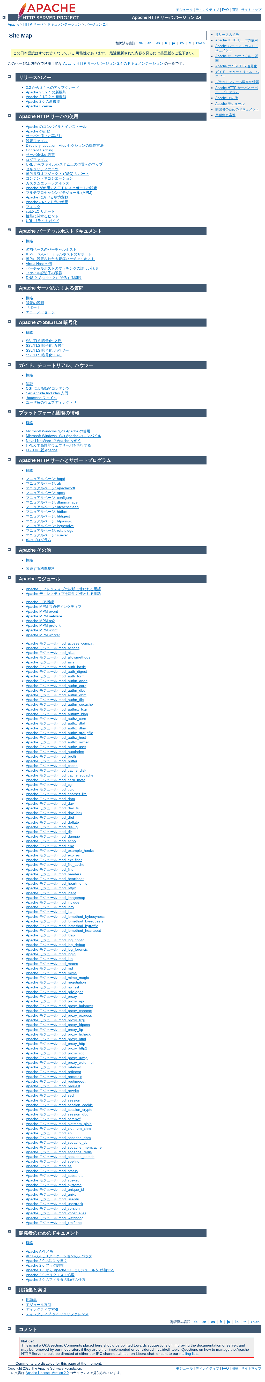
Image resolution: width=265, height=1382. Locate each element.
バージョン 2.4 (96, 24)
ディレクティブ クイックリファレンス (57, 1314)
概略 (29, 241)
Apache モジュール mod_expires (53, 855)
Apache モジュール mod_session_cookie (59, 1105)
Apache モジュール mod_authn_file (55, 700)
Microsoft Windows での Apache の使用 (58, 431)
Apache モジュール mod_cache (52, 766)
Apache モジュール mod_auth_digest (56, 671)
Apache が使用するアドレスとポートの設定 (61, 188)
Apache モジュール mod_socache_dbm (58, 1138)
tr (190, 43)
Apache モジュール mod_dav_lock (54, 813)
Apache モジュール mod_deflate (52, 822)
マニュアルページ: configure (49, 498)
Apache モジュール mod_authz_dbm (56, 728)
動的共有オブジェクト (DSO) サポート (57, 174)
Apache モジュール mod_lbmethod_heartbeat (63, 930)
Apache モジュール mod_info (50, 907)
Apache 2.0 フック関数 (45, 1265)
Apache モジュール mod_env (50, 846)
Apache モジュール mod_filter (50, 869)
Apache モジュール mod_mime (51, 973)
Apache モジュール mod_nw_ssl (52, 987)
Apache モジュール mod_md (49, 968)
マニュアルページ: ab (43, 483)
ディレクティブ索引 (42, 1309)
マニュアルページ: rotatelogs (49, 530)
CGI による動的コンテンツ (48, 388)
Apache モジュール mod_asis (50, 662)
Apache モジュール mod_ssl (49, 1166)
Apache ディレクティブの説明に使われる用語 (63, 589)
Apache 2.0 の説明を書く (46, 1261)
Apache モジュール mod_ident (51, 893)
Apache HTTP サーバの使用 (236, 40)
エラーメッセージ (40, 312)
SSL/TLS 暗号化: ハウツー (47, 350)
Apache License (39, 106)
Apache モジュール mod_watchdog (55, 1218)
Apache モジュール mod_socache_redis (59, 1152)
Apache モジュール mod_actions (52, 648)
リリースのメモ (227, 34)
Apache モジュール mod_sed (50, 1095)
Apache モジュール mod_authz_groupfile (59, 733)
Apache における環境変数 (47, 197)
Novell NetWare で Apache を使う (53, 441)
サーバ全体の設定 (40, 155)
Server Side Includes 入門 (47, 393)
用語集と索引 (225, 115)
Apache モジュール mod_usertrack (54, 1204)
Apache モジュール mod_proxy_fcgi (55, 1020)
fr (166, 43)
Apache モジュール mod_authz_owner (57, 742)
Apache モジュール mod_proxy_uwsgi (57, 1058)
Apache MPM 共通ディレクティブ (54, 606)
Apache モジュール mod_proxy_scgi (55, 1053)
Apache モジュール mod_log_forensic (57, 949)
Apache (13, 24)
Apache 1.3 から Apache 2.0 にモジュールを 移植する (70, 1270)
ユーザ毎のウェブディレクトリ (51, 402)
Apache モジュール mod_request (53, 1086)
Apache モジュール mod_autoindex (55, 752)
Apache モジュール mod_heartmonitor (57, 883)
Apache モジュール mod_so (49, 1133)
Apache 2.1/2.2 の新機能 (46, 97)
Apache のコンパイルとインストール (56, 126)
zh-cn (200, 43)
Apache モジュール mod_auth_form (55, 676)
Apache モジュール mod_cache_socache (59, 775)
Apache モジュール (230, 104)
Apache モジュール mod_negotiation (56, 982)
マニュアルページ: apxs (45, 493)
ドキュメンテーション (64, 24)
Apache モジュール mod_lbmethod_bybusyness (65, 916)
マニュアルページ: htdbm (46, 511)
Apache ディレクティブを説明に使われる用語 (63, 594)
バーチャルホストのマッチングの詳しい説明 (62, 268)
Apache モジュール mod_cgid (50, 789)
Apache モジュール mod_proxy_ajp (55, 1001)
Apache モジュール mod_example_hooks (60, 850)
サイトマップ (251, 10)
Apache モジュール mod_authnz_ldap (57, 714)
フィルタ (33, 207)
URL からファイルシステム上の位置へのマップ (64, 164)
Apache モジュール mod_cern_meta (55, 780)
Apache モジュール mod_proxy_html (56, 1039)
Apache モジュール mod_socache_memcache (64, 1147)
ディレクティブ (207, 10)
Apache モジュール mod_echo (51, 841)
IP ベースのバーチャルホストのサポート (59, 254)
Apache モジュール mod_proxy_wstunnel (59, 1062)
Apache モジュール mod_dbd (50, 817)
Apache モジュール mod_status (52, 1171)
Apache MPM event (42, 611)
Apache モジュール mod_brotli (51, 756)
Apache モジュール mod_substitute (55, 1175)
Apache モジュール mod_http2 (51, 888)
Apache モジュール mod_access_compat (59, 643)
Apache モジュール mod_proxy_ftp (54, 1030)
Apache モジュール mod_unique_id (55, 1189)
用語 (235, 10)
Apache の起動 (38, 131)
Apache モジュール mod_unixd (51, 1194)
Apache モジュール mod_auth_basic (56, 667)
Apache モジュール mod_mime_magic (57, 977)
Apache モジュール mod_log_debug (55, 945)
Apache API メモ (39, 1251)
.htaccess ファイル (41, 398)
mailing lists (188, 1353)
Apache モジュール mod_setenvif (53, 1119)
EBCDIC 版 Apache (41, 450)
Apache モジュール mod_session (53, 1100)
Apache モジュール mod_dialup (52, 827)
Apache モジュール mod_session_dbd (57, 1114)
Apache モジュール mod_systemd (54, 1185)
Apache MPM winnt (41, 630)
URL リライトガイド (42, 221)
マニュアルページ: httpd (45, 479)
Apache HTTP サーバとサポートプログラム (236, 90)
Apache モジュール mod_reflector (53, 1072)
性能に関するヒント (42, 216)
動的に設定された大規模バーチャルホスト (60, 259)
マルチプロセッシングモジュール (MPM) (59, 192)
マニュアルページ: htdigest (48, 516)
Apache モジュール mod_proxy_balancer (59, 1006)
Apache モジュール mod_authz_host (56, 737)
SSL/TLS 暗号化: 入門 (44, 341)
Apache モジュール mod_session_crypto (59, 1109)
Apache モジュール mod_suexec (52, 1180)
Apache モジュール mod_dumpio (53, 836)
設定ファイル (37, 141)
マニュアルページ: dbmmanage (52, 502)
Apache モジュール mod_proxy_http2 (56, 1048)
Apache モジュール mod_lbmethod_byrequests (64, 921)
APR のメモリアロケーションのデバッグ (59, 1256)
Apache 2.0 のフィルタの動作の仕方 (55, 1279)
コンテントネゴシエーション (49, 178)
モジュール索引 (38, 1305)
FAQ (225, 10)
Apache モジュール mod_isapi (50, 912)
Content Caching (39, 150)
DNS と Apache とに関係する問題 (54, 278)
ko (182, 43)
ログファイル (37, 160)
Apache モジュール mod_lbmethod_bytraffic (62, 926)
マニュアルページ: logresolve (50, 526)
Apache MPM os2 (40, 621)
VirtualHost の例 (39, 264)
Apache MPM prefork (43, 625)
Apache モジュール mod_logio (51, 954)
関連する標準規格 (40, 568)
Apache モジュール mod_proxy (51, 996)
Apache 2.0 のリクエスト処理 (50, 1275)
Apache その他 (226, 98)
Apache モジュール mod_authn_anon (56, 681)
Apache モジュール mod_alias (50, 653)
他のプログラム (38, 540)
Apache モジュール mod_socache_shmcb (60, 1157)
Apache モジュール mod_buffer (51, 761)
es (158, 43)
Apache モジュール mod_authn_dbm (56, 695)
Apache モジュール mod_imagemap (55, 898)
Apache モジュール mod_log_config (55, 940)
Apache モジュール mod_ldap (50, 935)
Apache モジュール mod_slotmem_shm (58, 1128)
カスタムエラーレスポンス (47, 183)
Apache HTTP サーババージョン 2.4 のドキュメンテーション (113, 63)
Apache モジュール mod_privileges (54, 992)
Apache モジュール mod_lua (49, 959)
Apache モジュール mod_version (53, 1208)
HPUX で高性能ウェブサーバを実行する (58, 445)
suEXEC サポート (40, 211)
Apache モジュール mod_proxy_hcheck (58, 1034)
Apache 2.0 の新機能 (43, 101)
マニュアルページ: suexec (47, 535)
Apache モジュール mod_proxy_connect (59, 1011)
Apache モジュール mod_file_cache (55, 864)
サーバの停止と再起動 (44, 136)
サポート (33, 307)
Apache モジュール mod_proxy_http (55, 1043)
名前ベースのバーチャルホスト (51, 249)
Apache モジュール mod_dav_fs (52, 808)
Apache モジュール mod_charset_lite (56, 794)
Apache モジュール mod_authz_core (56, 718)
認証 (29, 384)
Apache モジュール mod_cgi (49, 784)
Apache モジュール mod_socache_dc (56, 1142)
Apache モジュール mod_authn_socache (59, 704)
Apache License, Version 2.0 (47, 1373)
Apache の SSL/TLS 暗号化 (236, 66)
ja (173, 43)
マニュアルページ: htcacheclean (52, 507)
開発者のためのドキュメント (237, 109)
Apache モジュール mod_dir (49, 832)
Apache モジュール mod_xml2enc (54, 1223)
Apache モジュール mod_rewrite (52, 1091)
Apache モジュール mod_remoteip (54, 1077)
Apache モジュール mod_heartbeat (55, 879)
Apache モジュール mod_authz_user (56, 747)
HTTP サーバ (33, 24)
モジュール (184, 10)
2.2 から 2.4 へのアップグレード (52, 87)
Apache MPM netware (44, 616)
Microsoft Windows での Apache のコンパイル (63, 436)
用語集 (31, 1300)
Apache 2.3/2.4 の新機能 (46, 92)
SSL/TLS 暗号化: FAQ (44, 355)
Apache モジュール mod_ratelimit (53, 1067)
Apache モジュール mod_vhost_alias (56, 1213)
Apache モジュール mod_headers (53, 874)
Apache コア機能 (40, 602)
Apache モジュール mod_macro (52, 964)
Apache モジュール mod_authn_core (56, 686)
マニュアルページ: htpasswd (49, 521)
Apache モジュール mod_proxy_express (59, 1015)
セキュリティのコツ (42, 169)
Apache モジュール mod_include (52, 902)
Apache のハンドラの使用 (47, 202)
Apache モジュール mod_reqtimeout (55, 1081)
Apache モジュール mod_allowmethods (58, 657)
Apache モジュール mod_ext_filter (54, 860)
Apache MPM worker (43, 635)
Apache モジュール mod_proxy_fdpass (58, 1025)
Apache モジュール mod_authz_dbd (55, 723)
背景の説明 (35, 303)
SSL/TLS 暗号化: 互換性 (45, 345)
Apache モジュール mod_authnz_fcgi (56, 709)
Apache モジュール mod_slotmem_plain (59, 1124)
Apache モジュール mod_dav (50, 803)
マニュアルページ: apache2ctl (50, 488)
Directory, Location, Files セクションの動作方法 (65, 145)
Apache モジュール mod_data (50, 799)
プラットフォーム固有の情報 (237, 82)
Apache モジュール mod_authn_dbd (55, 690)
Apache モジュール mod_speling (52, 1161)
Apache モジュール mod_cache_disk (56, 770)
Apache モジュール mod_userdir (52, 1199)
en (149, 43)
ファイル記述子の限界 (44, 273)
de (141, 43)
